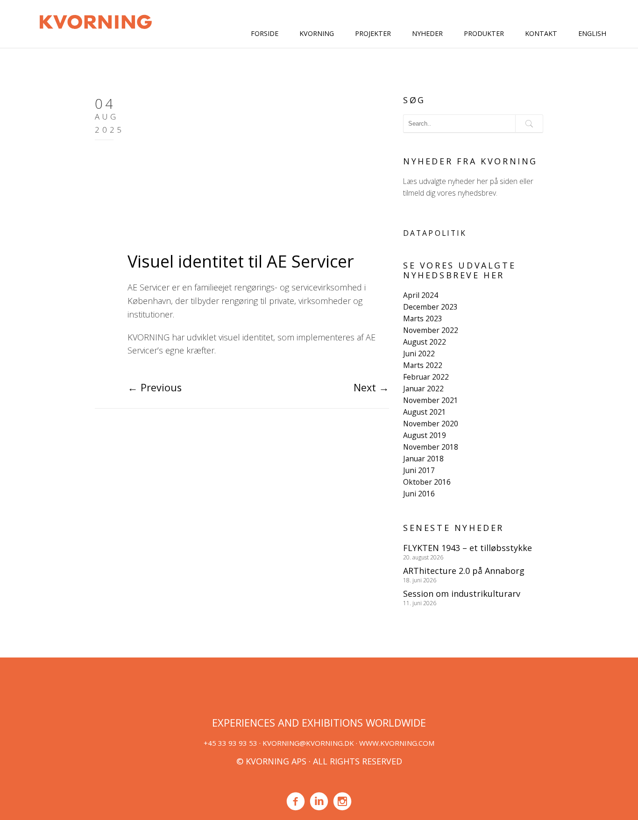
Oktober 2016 (427, 482)
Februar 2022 (426, 377)
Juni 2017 (419, 470)
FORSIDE (264, 33)
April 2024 (420, 295)
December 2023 (430, 307)
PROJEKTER (373, 33)
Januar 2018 (423, 458)
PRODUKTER (484, 33)
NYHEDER (427, 33)
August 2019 (424, 435)
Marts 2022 (422, 365)
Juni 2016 (419, 493)
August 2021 (424, 412)
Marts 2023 (422, 318)
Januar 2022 (423, 388)
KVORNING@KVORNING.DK (308, 743)
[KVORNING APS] (95, 20)
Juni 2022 (419, 353)
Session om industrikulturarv (461, 593)
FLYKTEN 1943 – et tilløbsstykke (467, 547)
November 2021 (430, 400)
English (592, 33)
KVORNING (316, 33)
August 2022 (424, 342)
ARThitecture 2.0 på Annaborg (464, 570)
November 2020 (430, 423)
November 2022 (430, 330)
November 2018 (430, 447)
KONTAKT (541, 33)
